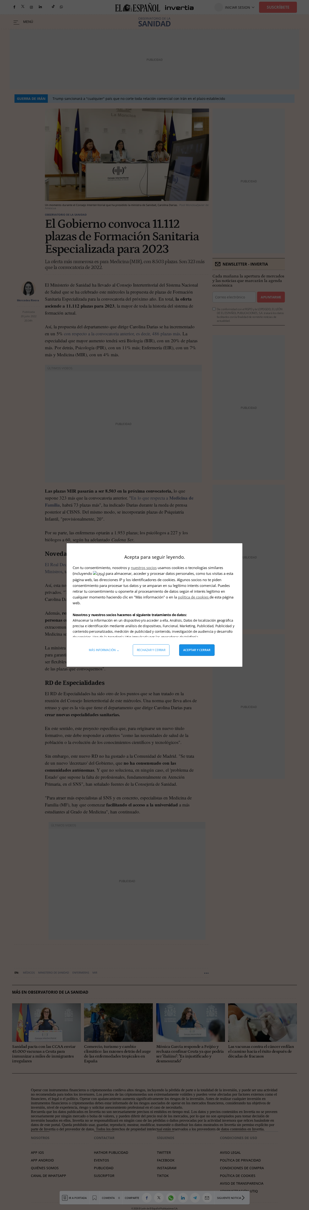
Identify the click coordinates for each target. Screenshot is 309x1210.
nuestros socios (144, 567)
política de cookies (194, 597)
